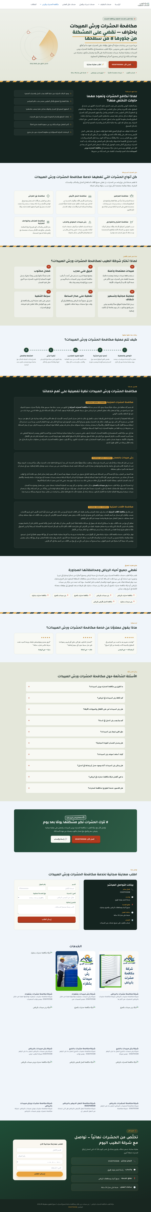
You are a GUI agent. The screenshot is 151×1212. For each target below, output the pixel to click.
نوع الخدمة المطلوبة (39, 893)
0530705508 (72, 1207)
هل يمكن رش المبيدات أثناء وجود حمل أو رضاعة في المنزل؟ (100, 765)
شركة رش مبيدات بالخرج (127, 1049)
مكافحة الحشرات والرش (50, 4)
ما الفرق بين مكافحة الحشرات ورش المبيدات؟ (106, 686)
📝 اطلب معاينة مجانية (95, 64)
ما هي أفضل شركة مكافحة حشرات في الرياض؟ (106, 776)
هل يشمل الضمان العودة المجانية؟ (109, 743)
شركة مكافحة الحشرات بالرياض (124, 1104)
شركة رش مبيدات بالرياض (40, 1049)
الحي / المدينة (71, 893)
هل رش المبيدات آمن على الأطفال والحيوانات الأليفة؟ (103, 709)
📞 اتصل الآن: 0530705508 (123, 64)
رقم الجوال (42, 884)
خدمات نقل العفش (69, 4)
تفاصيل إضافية (71, 902)
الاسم (74, 884)
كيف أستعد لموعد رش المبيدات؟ (110, 754)
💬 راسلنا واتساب (60, 839)
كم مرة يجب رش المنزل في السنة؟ (110, 720)
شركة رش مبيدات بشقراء (83, 994)
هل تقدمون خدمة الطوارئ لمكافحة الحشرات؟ (105, 788)
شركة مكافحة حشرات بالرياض (125, 994)
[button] (99, 4)
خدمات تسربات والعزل (87, 4)
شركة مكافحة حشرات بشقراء (38, 994)
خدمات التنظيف (105, 4)
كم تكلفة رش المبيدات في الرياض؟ (110, 698)
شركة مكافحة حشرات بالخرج (82, 1049)
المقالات (33, 4)
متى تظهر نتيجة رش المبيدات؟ (111, 731)
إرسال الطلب (46, 919)
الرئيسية (117, 4)
